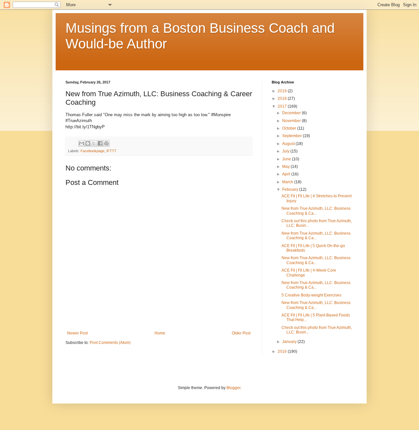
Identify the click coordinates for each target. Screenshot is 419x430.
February (290, 189)
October (289, 128)
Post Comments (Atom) (110, 342)
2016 (283, 351)
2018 (283, 98)
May (286, 166)
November (292, 120)
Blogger (233, 387)
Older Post (241, 333)
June (287, 159)
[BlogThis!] (87, 143)
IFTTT (111, 151)
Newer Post (77, 333)
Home (160, 333)
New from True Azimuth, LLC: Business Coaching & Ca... (316, 210)
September (292, 136)
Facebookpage (92, 151)
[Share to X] (94, 143)
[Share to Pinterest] (106, 143)
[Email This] (81, 143)
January (290, 341)
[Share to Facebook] (100, 143)
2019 (283, 91)
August (289, 143)
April (286, 174)
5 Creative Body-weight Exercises (311, 295)
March (288, 182)
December (292, 113)
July (286, 151)
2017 (283, 106)
